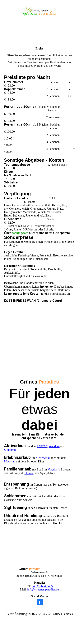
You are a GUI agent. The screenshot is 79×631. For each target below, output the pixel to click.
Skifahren (10, 449)
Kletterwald (42, 457)
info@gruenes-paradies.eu (43, 589)
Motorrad (9, 461)
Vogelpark (54, 469)
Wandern (54, 446)
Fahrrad (42, 446)
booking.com (20, 232)
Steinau (29, 473)
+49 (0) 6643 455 (42, 586)
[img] (39, 10)
